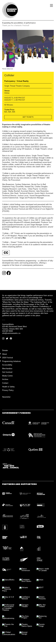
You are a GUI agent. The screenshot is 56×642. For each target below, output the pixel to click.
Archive (5, 379)
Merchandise (7, 369)
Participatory (9, 81)
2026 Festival (7, 358)
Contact (5, 383)
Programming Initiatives (11, 361)
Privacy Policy (8, 390)
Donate (5, 350)
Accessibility (7, 365)
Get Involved (7, 372)
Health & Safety (8, 387)
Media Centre (7, 376)
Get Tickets (28, 117)
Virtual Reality (23, 81)
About (4, 354)
